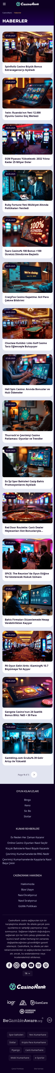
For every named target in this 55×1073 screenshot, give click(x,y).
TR (26, 973)
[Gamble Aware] (23, 1020)
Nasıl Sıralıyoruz (27, 900)
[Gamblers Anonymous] (23, 1002)
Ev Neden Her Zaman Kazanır (27, 837)
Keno (28, 805)
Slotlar (27, 816)
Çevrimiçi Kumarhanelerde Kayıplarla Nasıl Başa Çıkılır (26, 861)
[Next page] (34, 775)
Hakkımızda (27, 884)
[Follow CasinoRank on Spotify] (38, 965)
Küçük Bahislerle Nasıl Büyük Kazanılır (27, 848)
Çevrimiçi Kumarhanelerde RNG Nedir (27, 854)
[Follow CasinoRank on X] (24, 965)
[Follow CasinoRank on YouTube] (31, 965)
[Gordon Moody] (27, 1011)
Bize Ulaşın (27, 889)
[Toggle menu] (4, 4)
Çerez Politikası (18, 1068)
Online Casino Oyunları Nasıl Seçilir (27, 843)
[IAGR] (11, 1002)
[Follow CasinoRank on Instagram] (16, 965)
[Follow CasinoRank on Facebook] (9, 965)
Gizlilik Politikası (27, 906)
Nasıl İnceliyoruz (27, 895)
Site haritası (38, 1068)
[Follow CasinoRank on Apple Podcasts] (46, 965)
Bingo (27, 800)
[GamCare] (39, 1002)
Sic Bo (27, 811)
